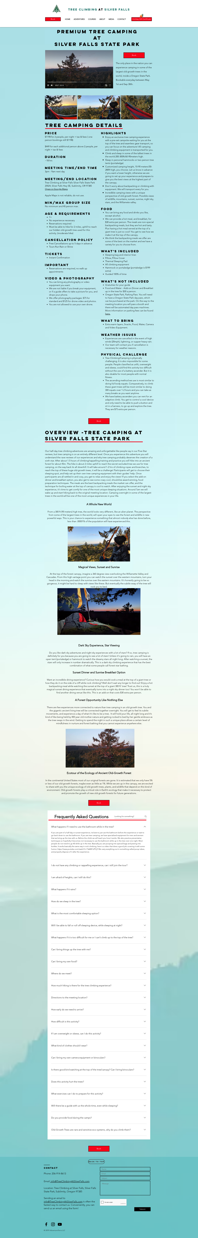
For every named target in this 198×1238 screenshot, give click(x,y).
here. (107, 313)
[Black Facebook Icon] (46, 1224)
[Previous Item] (49, 107)
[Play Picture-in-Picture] (106, 85)
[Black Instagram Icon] (53, 1224)
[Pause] (48, 85)
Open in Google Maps (56, 189)
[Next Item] (149, 107)
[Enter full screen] (110, 85)
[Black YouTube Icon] (59, 1224)
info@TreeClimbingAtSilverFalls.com (69, 1181)
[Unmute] (52, 85)
